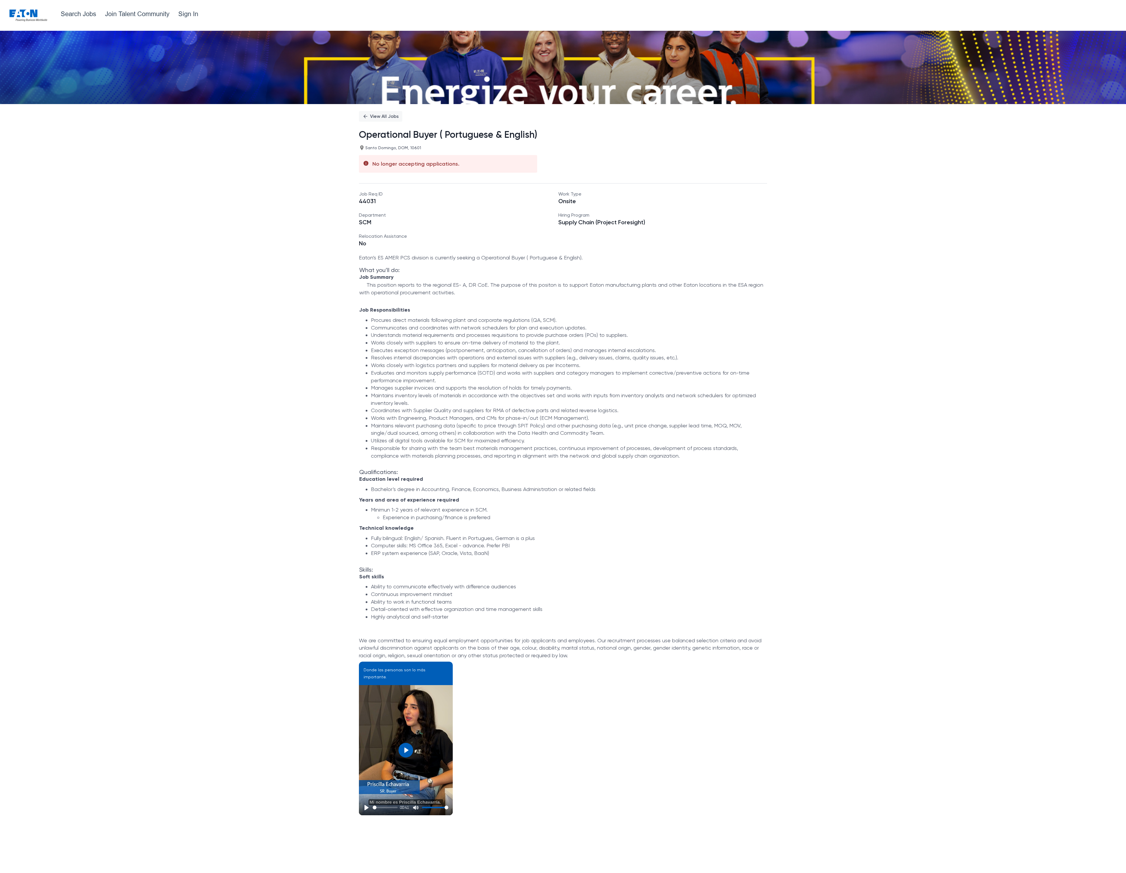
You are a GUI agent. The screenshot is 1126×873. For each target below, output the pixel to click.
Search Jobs (78, 14)
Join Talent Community (137, 14)
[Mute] (415, 807)
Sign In (188, 14)
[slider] (385, 807)
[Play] (366, 807)
